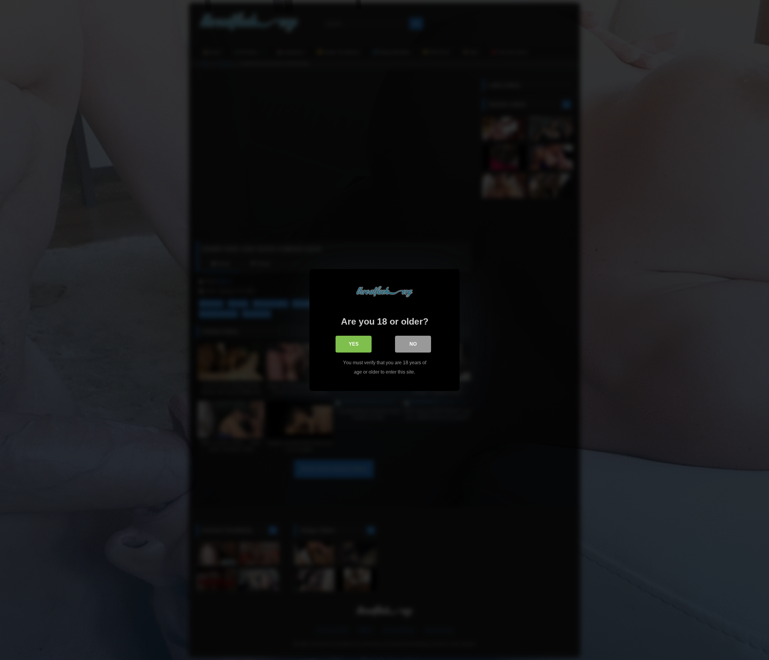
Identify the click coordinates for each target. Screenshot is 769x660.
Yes (354, 344)
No (413, 344)
